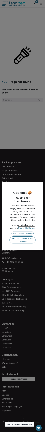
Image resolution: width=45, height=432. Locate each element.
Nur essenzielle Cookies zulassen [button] (22, 240)
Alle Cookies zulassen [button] (23, 233)
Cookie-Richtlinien (26, 228)
